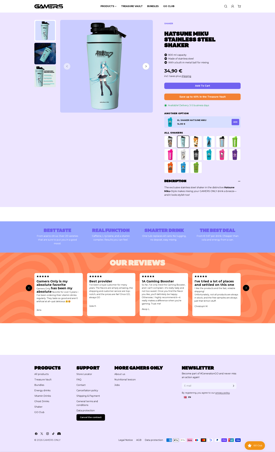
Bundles (39, 385)
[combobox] (187, 397)
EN (189, 397)
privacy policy (222, 393)
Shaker (38, 406)
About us (119, 374)
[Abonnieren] (233, 386)
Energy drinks (42, 390)
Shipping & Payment (88, 396)
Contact (81, 385)
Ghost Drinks (41, 401)
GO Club (39, 412)
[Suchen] (226, 6)
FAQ (78, 379)
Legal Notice (125, 440)
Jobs (117, 385)
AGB (138, 440)
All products (41, 374)
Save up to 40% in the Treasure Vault (202, 96)
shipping (186, 76)
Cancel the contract (91, 417)
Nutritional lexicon (125, 379)
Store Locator (84, 374)
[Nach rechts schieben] (146, 66)
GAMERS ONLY (51, 440)
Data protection (85, 410)
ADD (235, 122)
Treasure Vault (43, 379)
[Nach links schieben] (29, 288)
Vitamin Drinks (42, 396)
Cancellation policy (87, 390)
